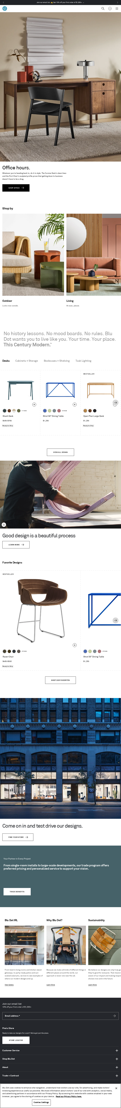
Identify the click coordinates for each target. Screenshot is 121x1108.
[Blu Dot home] (4, 8)
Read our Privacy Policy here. (69, 1096)
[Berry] (59, 411)
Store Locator (16, 1040)
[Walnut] (9, 411)
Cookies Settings (41, 1102)
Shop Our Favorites (60, 680)
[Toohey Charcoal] (19, 651)
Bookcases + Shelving (57, 361)
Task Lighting (83, 361)
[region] (60, 1096)
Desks (5, 361)
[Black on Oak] (95, 411)
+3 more (64, 410)
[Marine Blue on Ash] (4, 411)
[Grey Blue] (54, 411)
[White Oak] (85, 411)
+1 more (24, 410)
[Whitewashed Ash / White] (14, 411)
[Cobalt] (45, 411)
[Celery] (49, 411)
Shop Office (14, 188)
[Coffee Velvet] (4, 651)
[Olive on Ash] (19, 411)
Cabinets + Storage (26, 361)
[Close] (116, 1088)
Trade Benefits (17, 892)
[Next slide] (115, 403)
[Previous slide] (5, 403)
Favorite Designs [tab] (12, 563)
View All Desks (60, 452)
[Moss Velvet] (9, 651)
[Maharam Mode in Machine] (14, 651)
